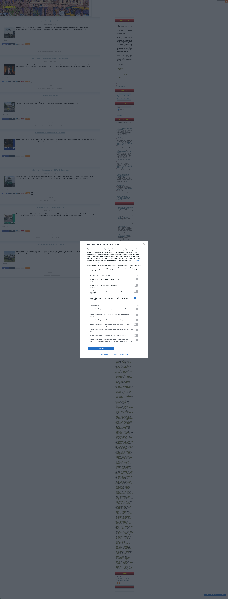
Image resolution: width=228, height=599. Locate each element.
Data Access (114, 354)
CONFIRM (101, 348)
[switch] (136, 279)
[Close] (145, 244)
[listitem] (114, 275)
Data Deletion (104, 354)
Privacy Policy (124, 354)
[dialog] (114, 299)
